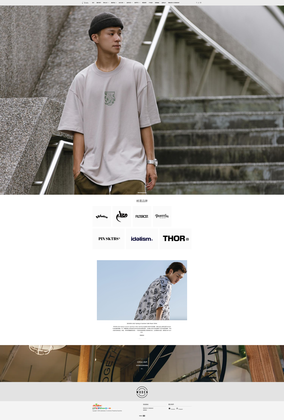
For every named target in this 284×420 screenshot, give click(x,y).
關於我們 (99, 2)
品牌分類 (129, 2)
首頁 (93, 2)
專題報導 (144, 2)
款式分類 (121, 2)
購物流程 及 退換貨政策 (173, 2)
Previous (3, 100)
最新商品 (113, 2)
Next (281, 100)
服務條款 (157, 2)
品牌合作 (164, 2)
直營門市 (136, 2)
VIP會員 (151, 2)
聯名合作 (105, 2)
